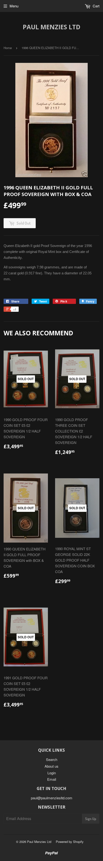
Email (51, 779)
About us (51, 766)
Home (8, 47)
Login (51, 772)
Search (51, 759)
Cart (95, 5)
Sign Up (90, 818)
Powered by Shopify (70, 841)
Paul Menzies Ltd (51, 27)
